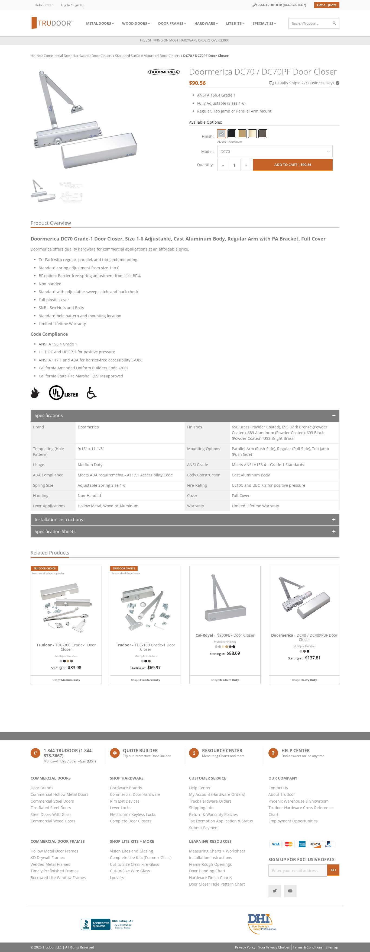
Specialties (263, 23)
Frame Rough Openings (210, 864)
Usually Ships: (304, 82)
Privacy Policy (245, 947)
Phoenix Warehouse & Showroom (298, 801)
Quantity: (205, 164)
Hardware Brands (126, 787)
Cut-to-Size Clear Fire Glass (134, 864)
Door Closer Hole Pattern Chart (217, 884)
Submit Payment (204, 827)
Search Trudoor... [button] (305, 23)
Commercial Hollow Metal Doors (60, 794)
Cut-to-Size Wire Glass (130, 870)
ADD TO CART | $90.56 (292, 164)
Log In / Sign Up (72, 5)
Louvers (117, 877)
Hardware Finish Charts (210, 877)
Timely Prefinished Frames (55, 870)
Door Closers (102, 55)
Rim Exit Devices (124, 801)
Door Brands (42, 787)
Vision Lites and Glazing (131, 851)
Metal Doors (98, 23)
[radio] (222, 134)
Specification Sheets (55, 531)
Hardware (204, 23)
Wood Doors (134, 23)
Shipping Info (201, 807)
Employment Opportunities (293, 820)
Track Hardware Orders (210, 801)
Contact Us (278, 787)
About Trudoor (281, 794)
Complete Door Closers (130, 820)
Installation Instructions (59, 520)
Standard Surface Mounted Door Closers (147, 55)
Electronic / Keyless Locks (133, 814)
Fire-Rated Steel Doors (51, 807)
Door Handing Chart (207, 870)
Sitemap (332, 947)
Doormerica (88, 426)
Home (36, 55)
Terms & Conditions (308, 947)
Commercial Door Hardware (66, 55)
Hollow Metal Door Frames (54, 851)
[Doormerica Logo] (164, 72)
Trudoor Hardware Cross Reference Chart (300, 811)
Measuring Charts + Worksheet (217, 851)
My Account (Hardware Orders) (217, 794)
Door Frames (170, 23)
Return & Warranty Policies (213, 814)
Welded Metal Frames (50, 864)
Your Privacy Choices (274, 947)
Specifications (49, 415)
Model (207, 151)
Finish (207, 136)
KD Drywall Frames (48, 857)
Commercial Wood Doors (53, 820)
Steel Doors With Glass (51, 814)
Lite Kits (234, 23)
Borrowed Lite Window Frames (58, 877)
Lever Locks (120, 807)
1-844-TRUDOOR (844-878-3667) (281, 5)
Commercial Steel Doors (52, 801)
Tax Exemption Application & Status (221, 820)
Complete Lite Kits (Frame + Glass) (140, 857)
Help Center (44, 5)
